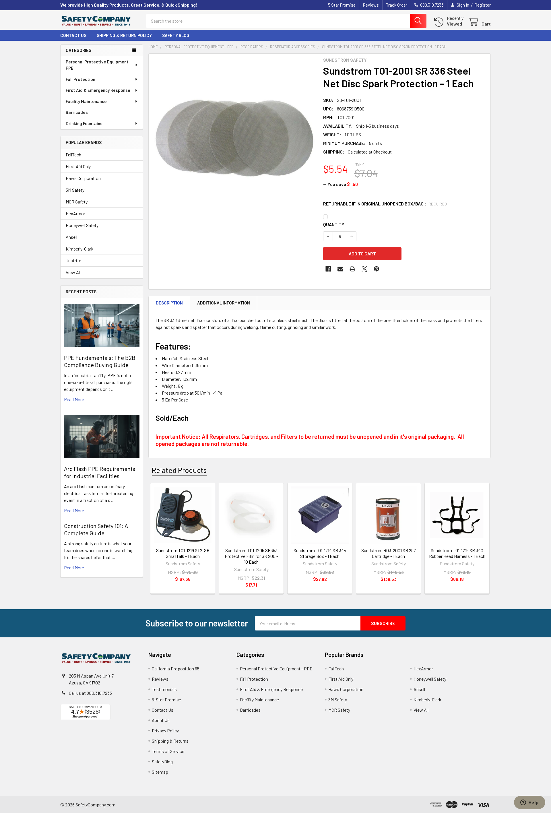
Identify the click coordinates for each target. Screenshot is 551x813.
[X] (364, 269)
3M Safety (75, 190)
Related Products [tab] (179, 470)
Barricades (77, 112)
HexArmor (75, 213)
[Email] (340, 269)
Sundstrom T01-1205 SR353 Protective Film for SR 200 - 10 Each (251, 556)
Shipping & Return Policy (124, 35)
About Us (161, 720)
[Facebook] (328, 269)
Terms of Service (168, 751)
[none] (234, 139)
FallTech (73, 154)
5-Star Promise (166, 699)
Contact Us (73, 35)
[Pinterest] (376, 269)
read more (74, 399)
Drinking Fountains (84, 123)
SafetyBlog (162, 761)
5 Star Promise (342, 4)
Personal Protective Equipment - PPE (98, 65)
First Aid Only (78, 166)
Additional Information (223, 302)
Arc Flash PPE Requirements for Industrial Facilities (99, 472)
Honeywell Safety (82, 225)
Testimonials (164, 689)
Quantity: (334, 224)
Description (169, 302)
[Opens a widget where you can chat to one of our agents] (529, 803)
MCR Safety (77, 201)
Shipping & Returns (170, 741)
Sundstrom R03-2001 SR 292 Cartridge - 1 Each (388, 553)
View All (73, 272)
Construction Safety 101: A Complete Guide (96, 529)
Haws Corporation (83, 178)
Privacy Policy (165, 730)
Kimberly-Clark (80, 248)
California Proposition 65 (175, 668)
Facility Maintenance (86, 101)
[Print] (352, 269)
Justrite (73, 260)
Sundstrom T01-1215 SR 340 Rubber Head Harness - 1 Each (457, 553)
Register (482, 4)
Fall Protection (80, 79)
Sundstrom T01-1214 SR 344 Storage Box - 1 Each (320, 553)
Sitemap (160, 772)
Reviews (371, 4)
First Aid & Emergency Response (98, 90)
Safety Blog (175, 35)
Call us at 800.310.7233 (90, 693)
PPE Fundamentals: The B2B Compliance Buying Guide (99, 361)
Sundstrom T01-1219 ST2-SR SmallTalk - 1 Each (182, 553)
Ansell (71, 237)
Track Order (396, 4)
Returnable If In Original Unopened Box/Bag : (385, 203)
